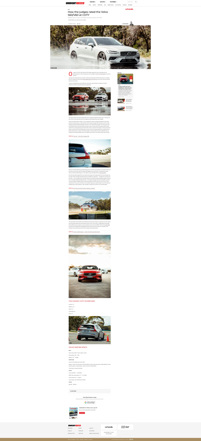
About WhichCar (94, 433)
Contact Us (90, 439)
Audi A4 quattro (103, 172)
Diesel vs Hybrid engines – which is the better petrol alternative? (86, 231)
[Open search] (136, 2)
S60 (75, 83)
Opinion (81, 430)
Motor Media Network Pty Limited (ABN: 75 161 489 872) (120, 439)
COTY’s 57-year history (100, 74)
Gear (105, 4)
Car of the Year (118, 4)
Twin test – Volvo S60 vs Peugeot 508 (81, 136)
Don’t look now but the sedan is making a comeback (84, 188)
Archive (81, 433)
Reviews (94, 4)
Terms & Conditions (71, 439)
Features (91, 430)
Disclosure (82, 439)
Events (70, 430)
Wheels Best (100, 4)
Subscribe (124, 4)
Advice (91, 428)
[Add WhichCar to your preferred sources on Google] (89, 402)
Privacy (77, 439)
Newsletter (130, 4)
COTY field (107, 224)
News (90, 4)
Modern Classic (110, 4)
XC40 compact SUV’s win (87, 79)
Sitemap (86, 439)
